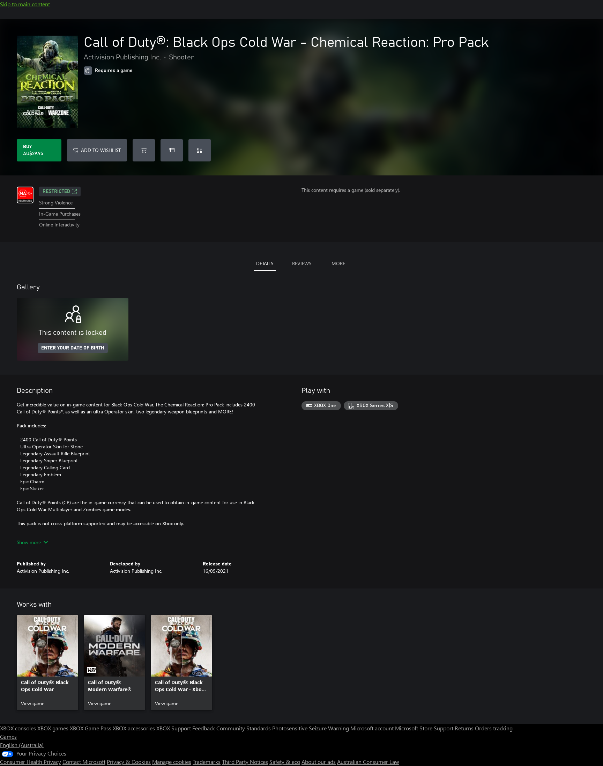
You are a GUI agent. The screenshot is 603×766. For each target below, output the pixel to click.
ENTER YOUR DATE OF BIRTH (72, 348)
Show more (29, 542)
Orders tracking (494, 728)
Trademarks (207, 761)
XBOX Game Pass (90, 728)
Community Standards (243, 728)
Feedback (203, 728)
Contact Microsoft (83, 761)
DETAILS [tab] (264, 263)
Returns (464, 728)
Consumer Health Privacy (30, 761)
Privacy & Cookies (129, 761)
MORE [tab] (338, 263)
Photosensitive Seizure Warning (310, 728)
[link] (47, 662)
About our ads (319, 761)
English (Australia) (22, 745)
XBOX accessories (134, 728)
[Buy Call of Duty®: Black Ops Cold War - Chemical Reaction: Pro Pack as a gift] (172, 150)
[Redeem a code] (199, 150)
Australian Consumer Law (368, 761)
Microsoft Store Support (424, 728)
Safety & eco (284, 761)
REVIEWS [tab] (301, 263)
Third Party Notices (245, 761)
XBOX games (52, 728)
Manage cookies (171, 761)
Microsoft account (372, 728)
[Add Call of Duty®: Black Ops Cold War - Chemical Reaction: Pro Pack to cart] (144, 150)
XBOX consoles (18, 728)
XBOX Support (173, 728)
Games (8, 736)
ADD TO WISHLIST (101, 150)
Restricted (56, 191)
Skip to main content (25, 4)
